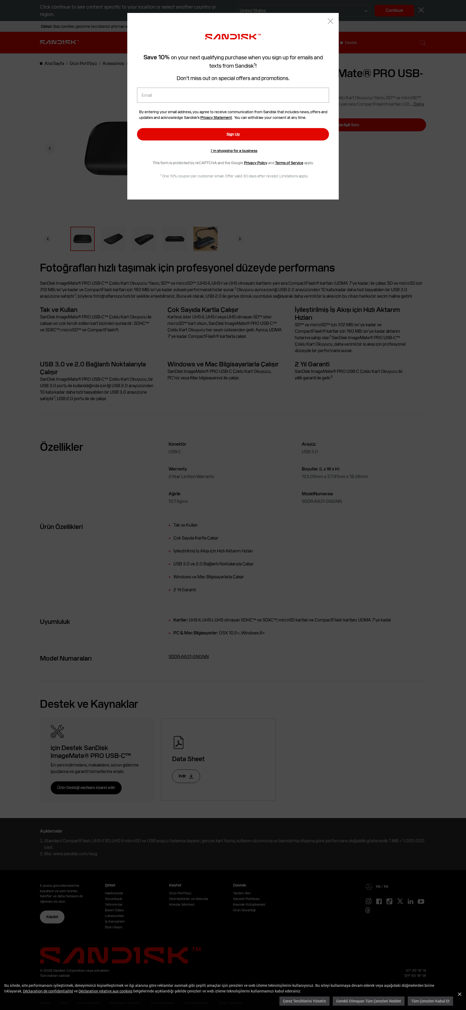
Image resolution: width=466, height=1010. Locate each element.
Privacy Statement (216, 117)
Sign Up (233, 134)
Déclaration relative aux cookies (105, 991)
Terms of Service (289, 162)
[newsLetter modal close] (330, 21)
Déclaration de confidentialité (48, 991)
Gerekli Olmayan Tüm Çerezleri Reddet (368, 1001)
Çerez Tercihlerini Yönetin (304, 1001)
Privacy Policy (255, 162)
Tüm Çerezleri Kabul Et (430, 1001)
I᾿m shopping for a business (234, 150)
